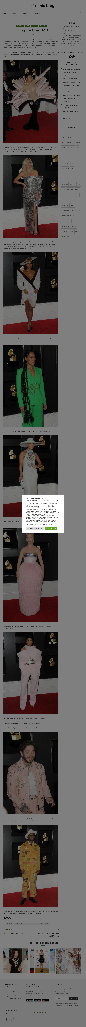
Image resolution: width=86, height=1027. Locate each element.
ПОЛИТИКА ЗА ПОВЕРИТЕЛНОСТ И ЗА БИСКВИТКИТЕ (40, 524)
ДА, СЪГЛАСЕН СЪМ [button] (51, 528)
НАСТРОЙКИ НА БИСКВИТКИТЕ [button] (35, 528)
